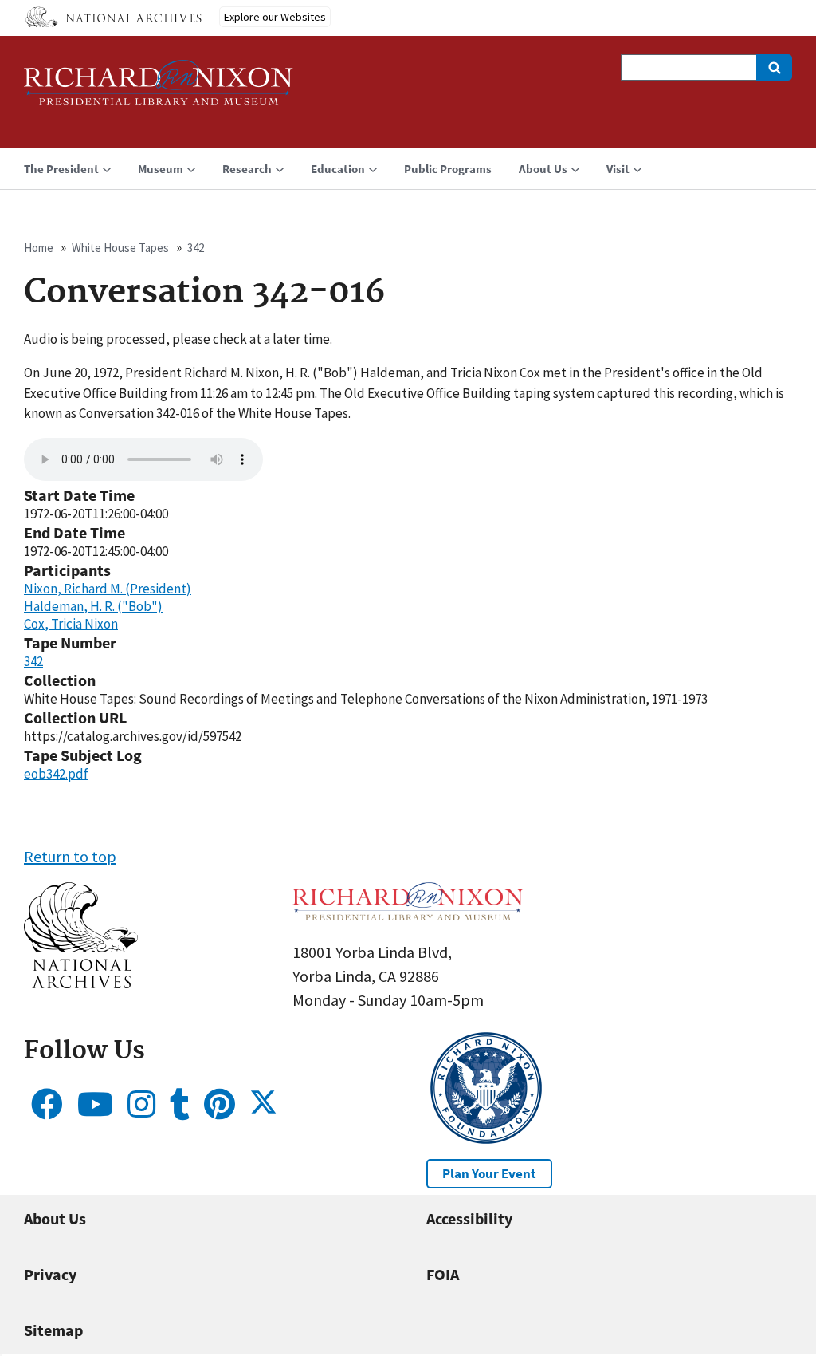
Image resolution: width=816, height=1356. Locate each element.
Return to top (70, 856)
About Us (55, 1218)
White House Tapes (120, 247)
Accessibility (469, 1218)
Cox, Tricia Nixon (71, 624)
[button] (81, 982)
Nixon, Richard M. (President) (107, 588)
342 (195, 247)
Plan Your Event (489, 1173)
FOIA (442, 1274)
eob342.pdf (56, 773)
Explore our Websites (275, 17)
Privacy (50, 1274)
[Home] (158, 90)
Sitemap (53, 1330)
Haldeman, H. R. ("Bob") (93, 606)
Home (38, 247)
